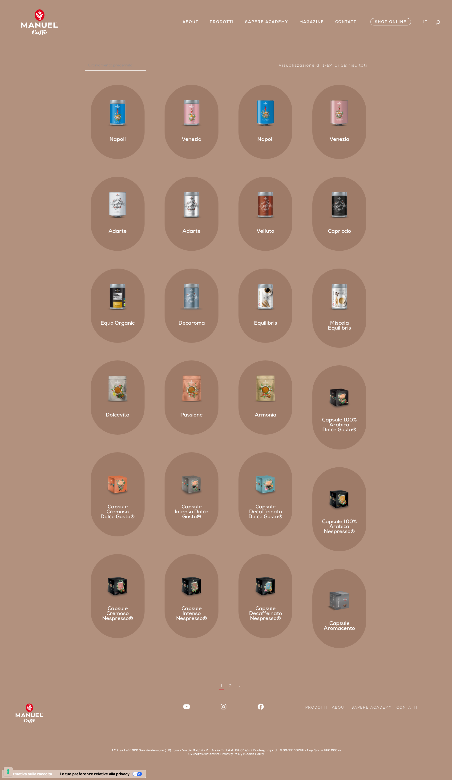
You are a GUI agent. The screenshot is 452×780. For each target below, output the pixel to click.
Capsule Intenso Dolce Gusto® (191, 512)
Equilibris (265, 323)
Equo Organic (118, 323)
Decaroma (191, 323)
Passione (191, 415)
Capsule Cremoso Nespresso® (117, 614)
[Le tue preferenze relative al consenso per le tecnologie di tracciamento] (8, 771)
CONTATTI (407, 708)
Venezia (192, 140)
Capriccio (339, 231)
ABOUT (339, 708)
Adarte (118, 231)
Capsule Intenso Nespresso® (191, 614)
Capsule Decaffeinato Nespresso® (265, 614)
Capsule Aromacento (339, 626)
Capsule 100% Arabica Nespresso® (339, 527)
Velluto (265, 231)
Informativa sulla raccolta (29, 774)
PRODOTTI (316, 708)
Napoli (117, 140)
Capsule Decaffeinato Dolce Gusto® (265, 512)
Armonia (265, 415)
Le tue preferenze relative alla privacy (94, 774)
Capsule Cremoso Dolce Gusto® (118, 512)
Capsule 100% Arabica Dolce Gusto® (339, 425)
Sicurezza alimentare (204, 754)
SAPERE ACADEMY (371, 708)
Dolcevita (117, 415)
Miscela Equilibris (339, 326)
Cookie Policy (254, 754)
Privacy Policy (232, 754)
